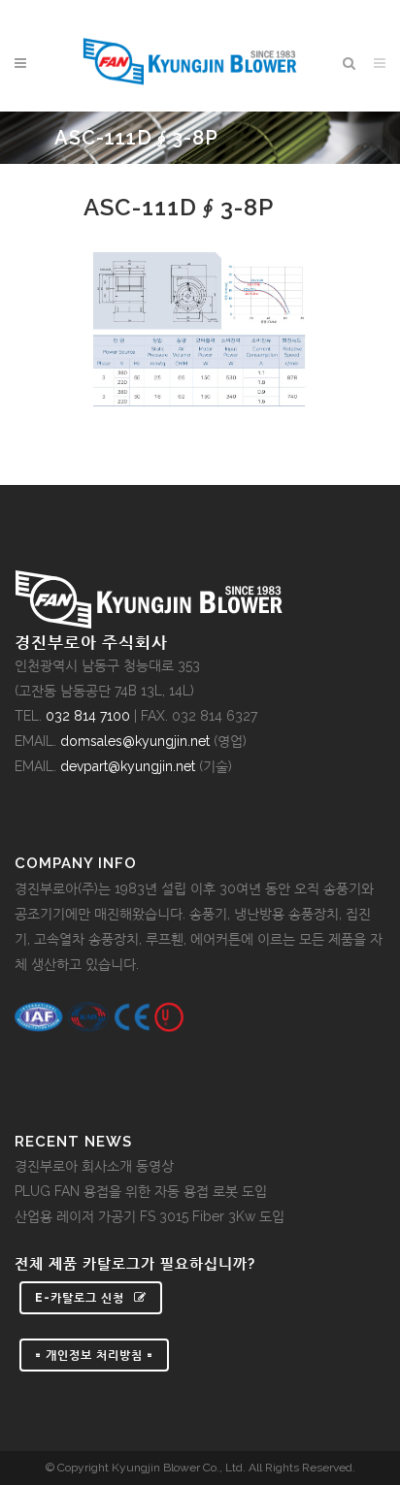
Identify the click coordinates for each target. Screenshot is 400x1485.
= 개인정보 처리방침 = (94, 1355)
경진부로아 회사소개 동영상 (94, 1166)
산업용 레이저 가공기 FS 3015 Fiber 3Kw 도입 (149, 1216)
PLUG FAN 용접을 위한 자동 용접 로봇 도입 (141, 1191)
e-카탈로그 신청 (79, 1298)
